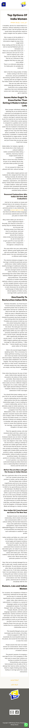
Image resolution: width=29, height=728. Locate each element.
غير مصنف (23, 22)
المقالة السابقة (14, 680)
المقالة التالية (14, 684)
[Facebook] (17, 712)
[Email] (11, 712)
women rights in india (17, 210)
